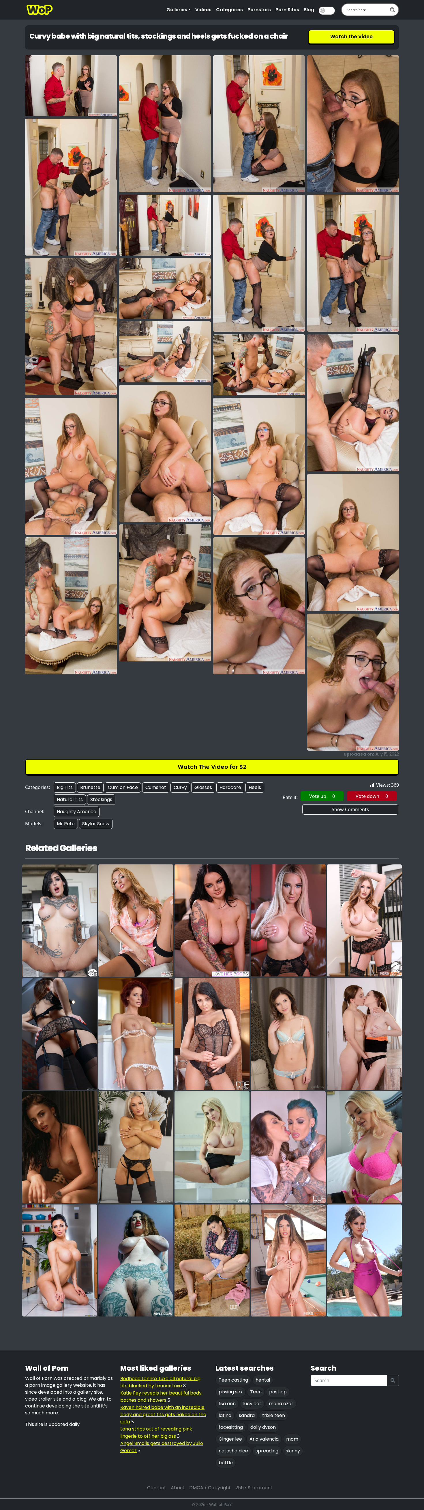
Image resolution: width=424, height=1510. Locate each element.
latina (225, 1415)
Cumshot (155, 787)
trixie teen (273, 1415)
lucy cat (252, 1403)
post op (278, 1391)
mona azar (281, 1403)
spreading (267, 1451)
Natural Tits (70, 799)
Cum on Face (123, 787)
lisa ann (227, 1403)
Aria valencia (264, 1439)
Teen (256, 1391)
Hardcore (230, 787)
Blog (309, 9)
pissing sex (231, 1391)
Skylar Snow (95, 823)
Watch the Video (351, 36)
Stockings (101, 799)
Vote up (322, 796)
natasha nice (233, 1451)
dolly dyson (263, 1427)
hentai (263, 1380)
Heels (255, 787)
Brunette (90, 787)
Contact (156, 1487)
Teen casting (233, 1380)
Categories (229, 9)
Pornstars (259, 9)
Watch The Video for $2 (212, 767)
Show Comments (350, 809)
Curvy (180, 787)
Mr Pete (66, 823)
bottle (226, 1462)
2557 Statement (254, 1487)
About (178, 1487)
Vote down (372, 796)
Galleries (176, 9)
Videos (203, 9)
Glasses (203, 787)
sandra (247, 1415)
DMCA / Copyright (210, 1487)
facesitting (231, 1427)
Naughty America (76, 811)
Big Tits (65, 787)
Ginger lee (230, 1439)
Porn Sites (287, 9)
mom (292, 1439)
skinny (293, 1451)
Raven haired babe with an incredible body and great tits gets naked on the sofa (163, 1414)
